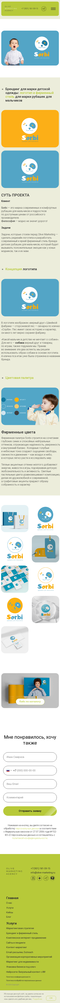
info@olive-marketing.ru (43, 872)
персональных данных (27, 828)
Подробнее (37, 999)
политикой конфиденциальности (29, 838)
